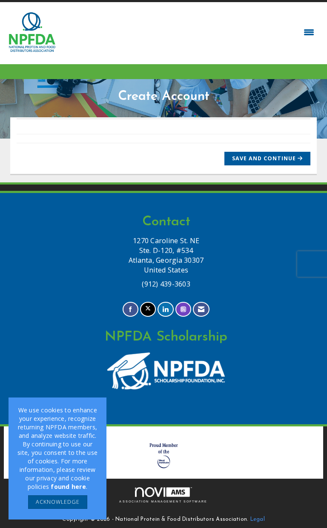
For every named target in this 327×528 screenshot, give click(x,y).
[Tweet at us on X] (148, 309)
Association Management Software (163, 501)
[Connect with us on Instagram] (183, 309)
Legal (257, 519)
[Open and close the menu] (188, 32)
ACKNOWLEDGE (58, 501)
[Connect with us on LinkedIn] (165, 309)
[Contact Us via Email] (201, 309)
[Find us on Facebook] (130, 309)
